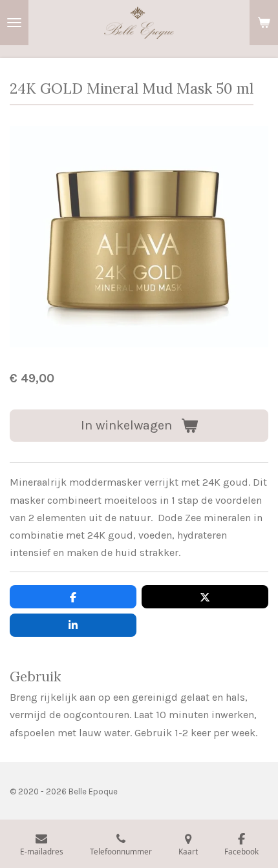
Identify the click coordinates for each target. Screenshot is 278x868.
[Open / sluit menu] (14, 22)
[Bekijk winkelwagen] (264, 22)
